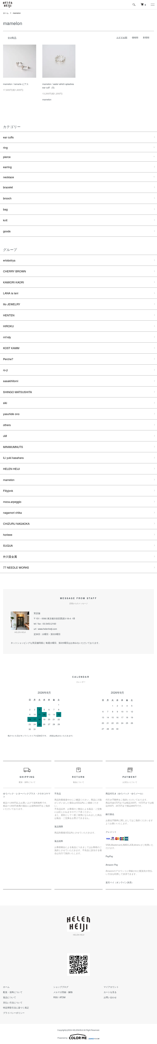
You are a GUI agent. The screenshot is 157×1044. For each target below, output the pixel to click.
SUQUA (8, 545)
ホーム (6, 13)
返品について (9, 997)
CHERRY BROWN (14, 271)
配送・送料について (12, 992)
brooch (7, 198)
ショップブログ (60, 986)
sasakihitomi (10, 381)
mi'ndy (7, 337)
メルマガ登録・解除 (63, 992)
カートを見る (110, 992)
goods (7, 231)
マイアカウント (111, 986)
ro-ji (5, 370)
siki (5, 403)
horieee (7, 535)
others (7, 425)
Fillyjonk (8, 491)
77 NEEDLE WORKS (16, 567)
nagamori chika (12, 512)
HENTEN (8, 315)
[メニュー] (152, 4)
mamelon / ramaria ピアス (16, 84)
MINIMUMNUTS (13, 447)
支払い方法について (12, 1002)
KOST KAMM (11, 348)
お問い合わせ (110, 997)
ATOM (62, 997)
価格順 (135, 37)
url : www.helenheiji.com (45, 628)
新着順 (146, 37)
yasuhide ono (11, 414)
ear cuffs (8, 137)
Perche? (8, 359)
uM (5, 436)
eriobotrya (9, 260)
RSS (55, 997)
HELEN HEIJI (11, 469)
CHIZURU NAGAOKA (16, 524)
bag (5, 209)
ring (5, 147)
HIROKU (8, 326)
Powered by (62, 1037)
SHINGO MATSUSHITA (17, 392)
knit (5, 220)
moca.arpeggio (12, 502)
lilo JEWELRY (11, 304)
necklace (8, 177)
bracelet (8, 187)
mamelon (17, 13)
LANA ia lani (10, 293)
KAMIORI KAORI (13, 282)
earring (7, 167)
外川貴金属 (10, 556)
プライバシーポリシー (14, 1012)
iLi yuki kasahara (13, 458)
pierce (7, 157)
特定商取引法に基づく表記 (16, 1007)
